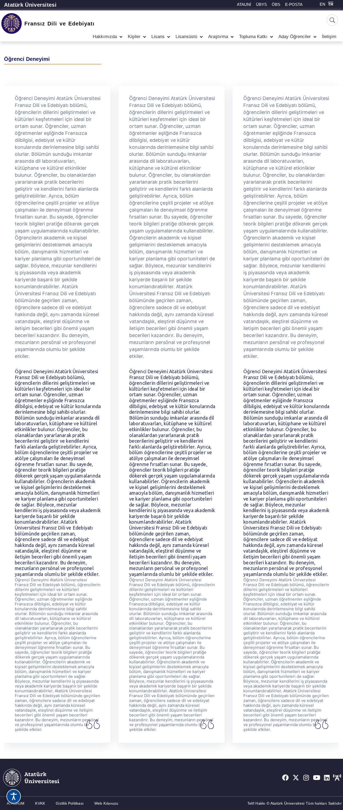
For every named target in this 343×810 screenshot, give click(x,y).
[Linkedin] (326, 777)
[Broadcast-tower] (337, 777)
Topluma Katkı (253, 36)
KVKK (40, 803)
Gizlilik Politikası (70, 803)
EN (322, 4)
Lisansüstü (186, 36)
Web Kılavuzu (106, 803)
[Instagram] (306, 777)
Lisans (158, 36)
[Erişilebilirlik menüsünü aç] (13, 796)
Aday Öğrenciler (294, 36)
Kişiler (134, 36)
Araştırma (218, 36)
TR (330, 4)
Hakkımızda (105, 36)
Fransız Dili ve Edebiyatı (59, 24)
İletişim (329, 36)
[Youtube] (316, 777)
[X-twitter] (295, 777)
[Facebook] (285, 777)
